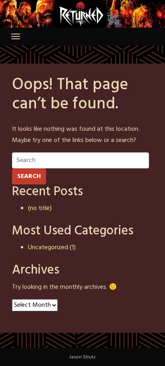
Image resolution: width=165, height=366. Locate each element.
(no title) (40, 208)
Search (29, 176)
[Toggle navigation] (15, 36)
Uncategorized (48, 247)
